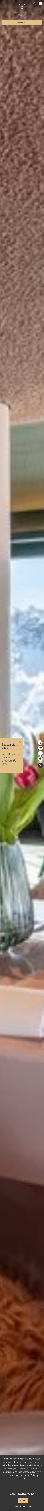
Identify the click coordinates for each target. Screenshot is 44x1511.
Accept (23, 1500)
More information (23, 1507)
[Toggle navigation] (40, 3)
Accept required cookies (22, 1494)
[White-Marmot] (22, 9)
